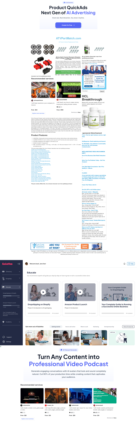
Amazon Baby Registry (36, 166)
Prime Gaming (34, 172)
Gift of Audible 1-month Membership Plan (40, 157)
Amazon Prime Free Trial (36, 168)
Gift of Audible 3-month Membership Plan (40, 154)
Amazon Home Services (36, 171)
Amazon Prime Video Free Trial (38, 181)
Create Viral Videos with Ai (89, 185)
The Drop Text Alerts (35, 162)
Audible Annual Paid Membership (38, 149)
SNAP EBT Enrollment (36, 159)
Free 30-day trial (93, 63)
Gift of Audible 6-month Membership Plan (40, 156)
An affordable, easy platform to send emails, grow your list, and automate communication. (94, 145)
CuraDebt (84, 173)
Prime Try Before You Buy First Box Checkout (41, 177)
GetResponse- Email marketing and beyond (94, 141)
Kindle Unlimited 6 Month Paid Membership (40, 163)
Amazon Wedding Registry (37, 167)
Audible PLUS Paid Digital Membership (39, 153)
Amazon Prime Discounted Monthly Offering (40, 173)
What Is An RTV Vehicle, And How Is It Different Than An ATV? (92, 227)
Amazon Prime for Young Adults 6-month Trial (41, 164)
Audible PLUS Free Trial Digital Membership (40, 161)
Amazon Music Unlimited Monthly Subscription (41, 178)
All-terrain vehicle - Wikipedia (90, 192)
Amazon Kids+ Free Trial (36, 175)
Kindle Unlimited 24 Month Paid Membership (41, 152)
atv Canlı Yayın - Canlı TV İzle (90, 210)
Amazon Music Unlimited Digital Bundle (39, 180)
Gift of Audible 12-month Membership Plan (40, 151)
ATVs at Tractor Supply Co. (89, 203)
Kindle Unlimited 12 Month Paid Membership (41, 158)
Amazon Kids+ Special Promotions (38, 176)
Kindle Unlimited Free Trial (37, 170)
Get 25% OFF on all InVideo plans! (91, 189)
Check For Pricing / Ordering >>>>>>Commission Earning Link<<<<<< (68, 72)
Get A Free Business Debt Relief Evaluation (93, 155)
